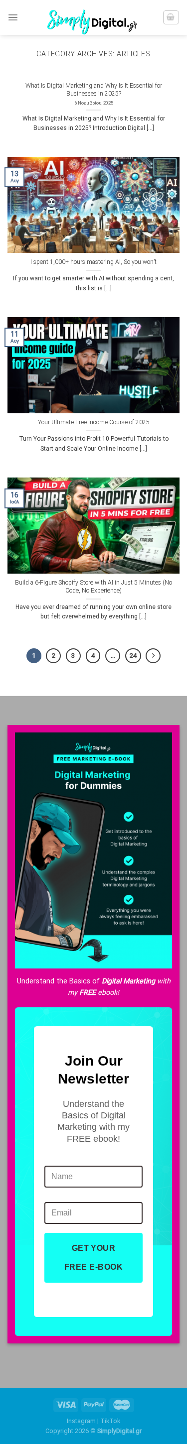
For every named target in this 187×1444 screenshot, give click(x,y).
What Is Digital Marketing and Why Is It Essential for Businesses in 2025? (93, 89)
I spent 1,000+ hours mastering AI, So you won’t (93, 261)
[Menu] (12, 17)
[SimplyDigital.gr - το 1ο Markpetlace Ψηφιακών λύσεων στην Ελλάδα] (94, 17)
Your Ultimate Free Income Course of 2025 (94, 422)
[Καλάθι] (171, 17)
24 (133, 655)
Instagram (81, 1421)
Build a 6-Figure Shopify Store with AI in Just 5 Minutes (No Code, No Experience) (93, 586)
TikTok (110, 1421)
